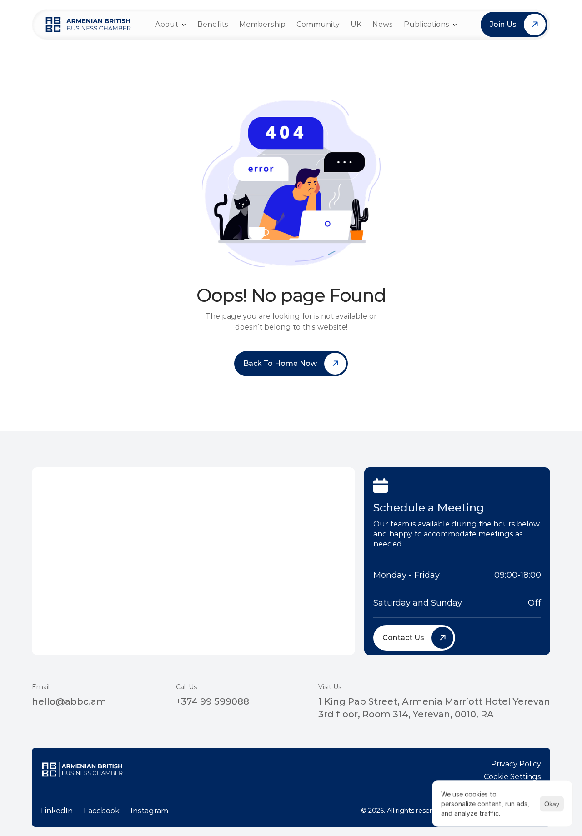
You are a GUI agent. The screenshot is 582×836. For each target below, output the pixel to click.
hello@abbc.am (69, 701)
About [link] (166, 24)
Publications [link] (426, 24)
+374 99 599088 (212, 701)
